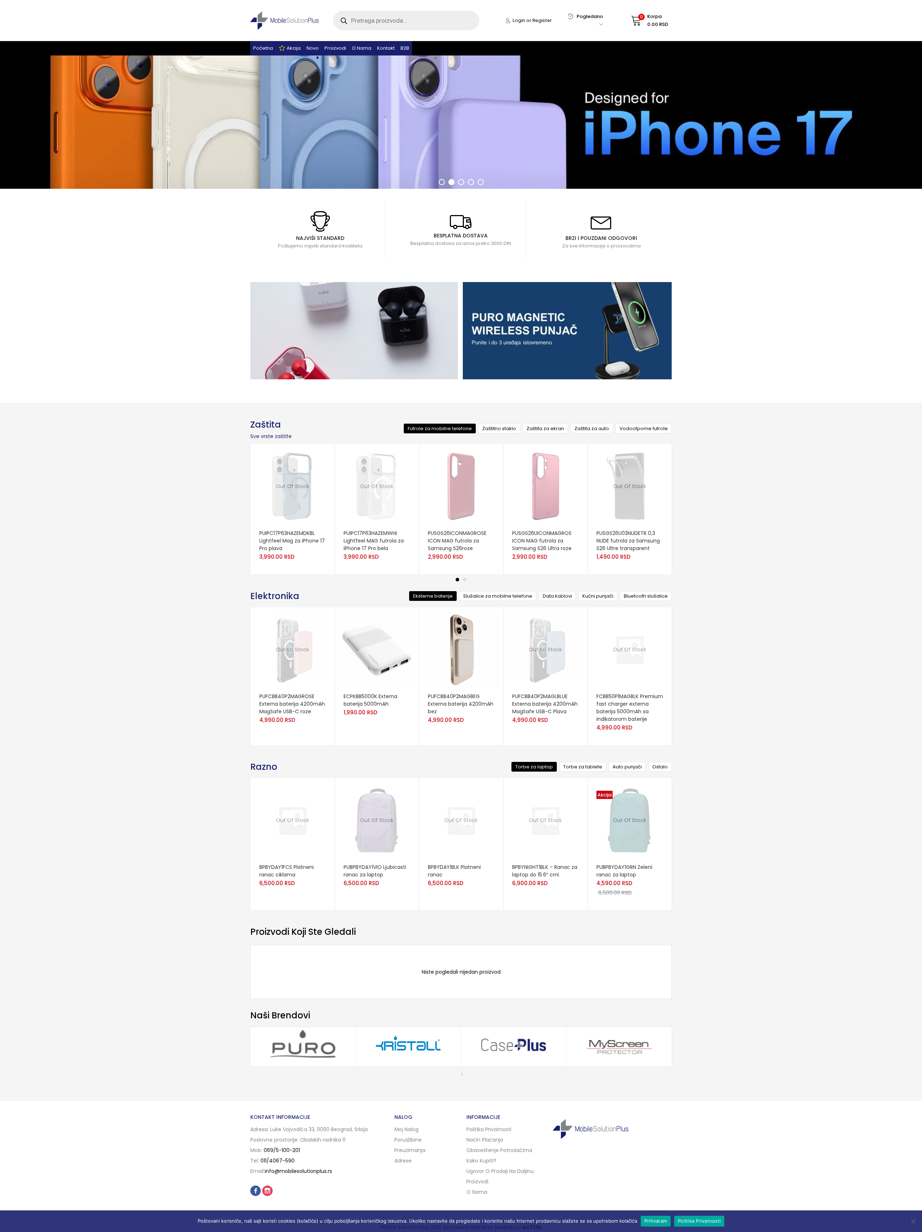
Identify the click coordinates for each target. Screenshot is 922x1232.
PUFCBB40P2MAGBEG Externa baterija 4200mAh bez (460, 704)
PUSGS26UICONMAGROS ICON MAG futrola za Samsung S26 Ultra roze (542, 541)
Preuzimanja (409, 1150)
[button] (642, 20)
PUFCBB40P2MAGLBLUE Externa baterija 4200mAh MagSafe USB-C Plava (545, 704)
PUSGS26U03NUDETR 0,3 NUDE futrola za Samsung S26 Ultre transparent (628, 541)
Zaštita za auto (591, 428)
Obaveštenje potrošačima (499, 1150)
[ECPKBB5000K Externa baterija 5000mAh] (376, 649)
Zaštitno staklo (499, 428)
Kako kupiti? (481, 1160)
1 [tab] (457, 579)
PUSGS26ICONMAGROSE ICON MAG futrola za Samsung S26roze (457, 541)
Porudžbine (408, 1139)
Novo (312, 48)
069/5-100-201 (282, 1150)
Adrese (403, 1160)
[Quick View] (299, 525)
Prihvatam (655, 1221)
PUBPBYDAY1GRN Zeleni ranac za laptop (624, 870)
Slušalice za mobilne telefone (497, 596)
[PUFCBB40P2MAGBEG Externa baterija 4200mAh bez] (461, 649)
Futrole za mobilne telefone (440, 428)
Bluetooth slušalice (646, 596)
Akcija (294, 48)
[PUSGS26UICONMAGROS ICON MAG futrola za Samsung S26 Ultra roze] (545, 486)
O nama (361, 48)
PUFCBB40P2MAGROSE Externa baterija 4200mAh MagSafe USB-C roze (292, 704)
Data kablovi (557, 596)
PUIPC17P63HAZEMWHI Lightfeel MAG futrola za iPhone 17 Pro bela (374, 541)
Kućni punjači (597, 596)
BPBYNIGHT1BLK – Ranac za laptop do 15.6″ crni (544, 870)
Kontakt (386, 48)
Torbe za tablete (582, 766)
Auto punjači (627, 766)
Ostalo (660, 766)
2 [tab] (464, 579)
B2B (404, 48)
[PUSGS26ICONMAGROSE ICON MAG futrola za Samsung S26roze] (461, 486)
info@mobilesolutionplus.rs (298, 1171)
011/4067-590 (277, 1160)
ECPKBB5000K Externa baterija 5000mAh (370, 700)
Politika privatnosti (488, 1129)
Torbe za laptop (534, 766)
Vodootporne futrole (643, 428)
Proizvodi (335, 48)
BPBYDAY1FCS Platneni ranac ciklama (286, 870)
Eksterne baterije (433, 596)
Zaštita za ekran (545, 428)
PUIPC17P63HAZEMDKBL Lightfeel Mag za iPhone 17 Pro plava (292, 541)
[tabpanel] (292, 509)
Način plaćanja (484, 1139)
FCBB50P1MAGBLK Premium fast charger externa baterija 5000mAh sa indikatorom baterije (629, 708)
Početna (263, 48)
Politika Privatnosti (699, 1221)
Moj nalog (406, 1129)
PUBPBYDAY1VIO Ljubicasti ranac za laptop (375, 870)
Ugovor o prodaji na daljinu (500, 1171)
